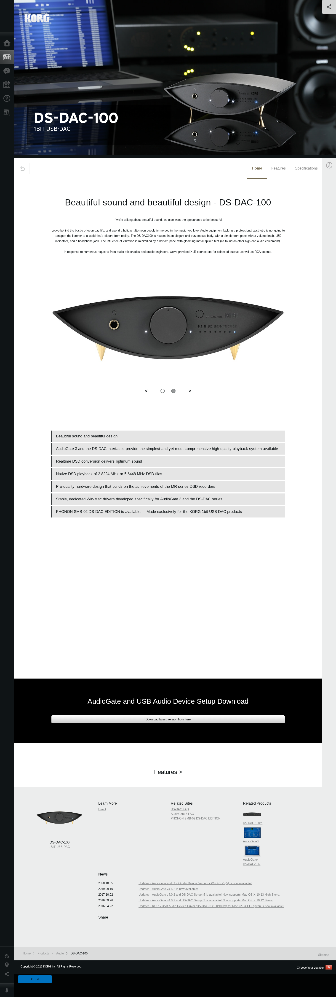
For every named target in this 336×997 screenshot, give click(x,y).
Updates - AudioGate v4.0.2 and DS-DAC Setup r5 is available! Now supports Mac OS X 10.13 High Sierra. (209, 894)
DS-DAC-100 (79, 953)
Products (8, 57)
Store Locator (8, 112)
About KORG (8, 990)
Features (8, 71)
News (8, 955)
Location (8, 965)
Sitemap (323, 955)
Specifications (306, 168)
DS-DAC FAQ (180, 809)
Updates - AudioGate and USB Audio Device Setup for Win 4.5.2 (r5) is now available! (195, 883)
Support (8, 98)
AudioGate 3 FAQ (182, 814)
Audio (60, 953)
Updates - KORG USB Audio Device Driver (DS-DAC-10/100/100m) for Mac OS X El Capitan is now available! (211, 906)
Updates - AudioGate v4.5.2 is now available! (168, 889)
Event (102, 809)
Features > (168, 771)
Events (8, 85)
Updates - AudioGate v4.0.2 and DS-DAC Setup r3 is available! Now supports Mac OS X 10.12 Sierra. (206, 900)
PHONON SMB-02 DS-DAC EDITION (195, 818)
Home (8, 43)
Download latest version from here (168, 719)
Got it (35, 979)
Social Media (8, 974)
